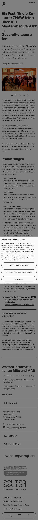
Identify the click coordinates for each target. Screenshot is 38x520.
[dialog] (19, 259)
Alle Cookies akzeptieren (19, 265)
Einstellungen (19, 279)
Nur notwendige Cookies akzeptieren (19, 272)
